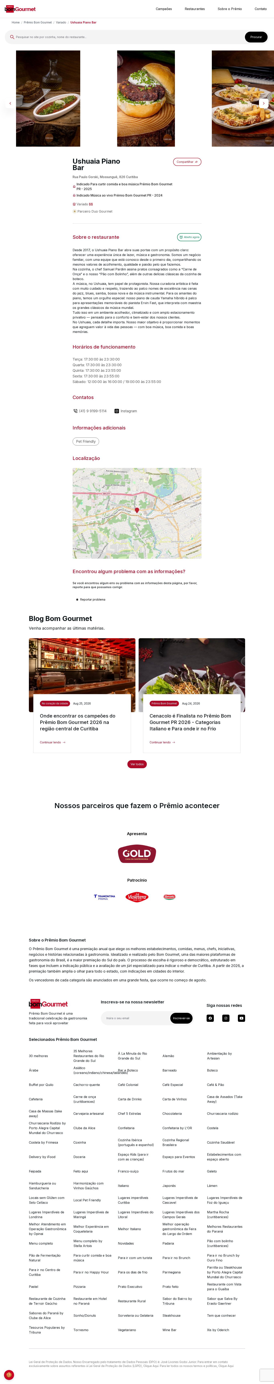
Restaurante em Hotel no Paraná (90, 1301)
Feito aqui (80, 1171)
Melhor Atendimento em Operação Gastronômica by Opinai (47, 1229)
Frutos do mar (173, 1171)
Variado (61, 22)
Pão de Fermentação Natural (45, 1257)
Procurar (256, 37)
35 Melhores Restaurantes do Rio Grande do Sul (88, 1056)
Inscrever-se (181, 1018)
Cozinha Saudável (220, 1142)
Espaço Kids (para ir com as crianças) (133, 1156)
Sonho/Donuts (84, 1315)
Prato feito (170, 1287)
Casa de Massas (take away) (45, 1113)
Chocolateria (172, 1114)
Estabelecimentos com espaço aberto (224, 1156)
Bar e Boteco (128, 1070)
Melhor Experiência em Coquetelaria (91, 1229)
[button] (137, 510)
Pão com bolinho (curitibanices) (220, 1243)
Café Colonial (128, 1085)
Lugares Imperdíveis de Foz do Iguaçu (224, 1200)
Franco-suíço (128, 1171)
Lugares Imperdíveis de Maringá (91, 1214)
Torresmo (80, 1330)
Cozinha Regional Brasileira (175, 1142)
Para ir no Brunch (176, 1258)
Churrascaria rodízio (222, 1114)
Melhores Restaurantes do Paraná (225, 1229)
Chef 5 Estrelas (129, 1114)
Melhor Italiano (129, 1229)
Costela (212, 1128)
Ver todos (137, 764)
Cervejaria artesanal (88, 1114)
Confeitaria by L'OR (177, 1128)
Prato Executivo (130, 1287)
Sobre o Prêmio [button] (230, 9)
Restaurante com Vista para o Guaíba (224, 1286)
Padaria (168, 1243)
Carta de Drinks (130, 1099)
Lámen (212, 1186)
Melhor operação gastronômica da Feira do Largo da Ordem (179, 1229)
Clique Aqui (150, 1366)
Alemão (168, 1056)
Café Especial (172, 1085)
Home (16, 22)
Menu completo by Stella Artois (87, 1243)
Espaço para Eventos (178, 1157)
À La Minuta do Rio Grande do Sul (132, 1055)
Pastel (33, 1287)
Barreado (169, 1070)
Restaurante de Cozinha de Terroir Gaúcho (47, 1301)
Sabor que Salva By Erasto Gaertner (222, 1301)
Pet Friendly (86, 441)
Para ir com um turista (135, 1258)
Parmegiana (171, 1272)
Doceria (79, 1157)
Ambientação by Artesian (219, 1055)
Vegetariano (127, 1330)
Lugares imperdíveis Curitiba (133, 1200)
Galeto (212, 1171)
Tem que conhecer (221, 1315)
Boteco (212, 1070)
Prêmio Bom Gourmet (38, 22)
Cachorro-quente (86, 1085)
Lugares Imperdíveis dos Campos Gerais (181, 1214)
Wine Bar (169, 1330)
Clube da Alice (84, 1128)
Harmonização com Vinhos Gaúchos (88, 1185)
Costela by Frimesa (43, 1142)
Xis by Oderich (218, 1330)
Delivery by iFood (42, 1157)
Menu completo (41, 1243)
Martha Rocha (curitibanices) (218, 1214)
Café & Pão (215, 1085)
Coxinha (79, 1142)
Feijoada (35, 1171)
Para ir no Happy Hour (91, 1272)
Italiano (123, 1186)
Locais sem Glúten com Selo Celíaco (46, 1200)
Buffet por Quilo (41, 1085)
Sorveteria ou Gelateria (135, 1315)
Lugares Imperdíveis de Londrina (46, 1214)
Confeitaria (126, 1128)
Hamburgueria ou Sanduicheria (42, 1185)
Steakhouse (171, 1315)
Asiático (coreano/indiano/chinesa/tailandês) (92, 1070)
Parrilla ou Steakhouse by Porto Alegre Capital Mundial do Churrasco (225, 1272)
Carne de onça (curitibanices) (84, 1099)
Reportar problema (92, 599)
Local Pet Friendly (87, 1200)
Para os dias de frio (132, 1272)
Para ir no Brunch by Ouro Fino (223, 1257)
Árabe (33, 1070)
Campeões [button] (164, 9)
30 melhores (38, 1056)
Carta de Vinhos (174, 1099)
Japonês (169, 1186)
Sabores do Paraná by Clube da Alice (46, 1315)
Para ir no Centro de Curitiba (44, 1272)
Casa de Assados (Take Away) (225, 1099)
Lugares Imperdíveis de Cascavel (180, 1200)
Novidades (126, 1243)
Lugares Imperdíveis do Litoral (135, 1214)
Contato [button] (261, 9)
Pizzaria (79, 1287)
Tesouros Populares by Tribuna (47, 1330)
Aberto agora (191, 237)
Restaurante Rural (132, 1301)
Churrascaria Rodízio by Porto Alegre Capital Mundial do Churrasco (47, 1128)
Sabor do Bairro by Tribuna (177, 1301)
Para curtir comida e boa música (92, 1257)
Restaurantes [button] (195, 9)
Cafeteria (36, 1099)
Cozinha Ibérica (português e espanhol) (136, 1142)
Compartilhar (185, 161)
